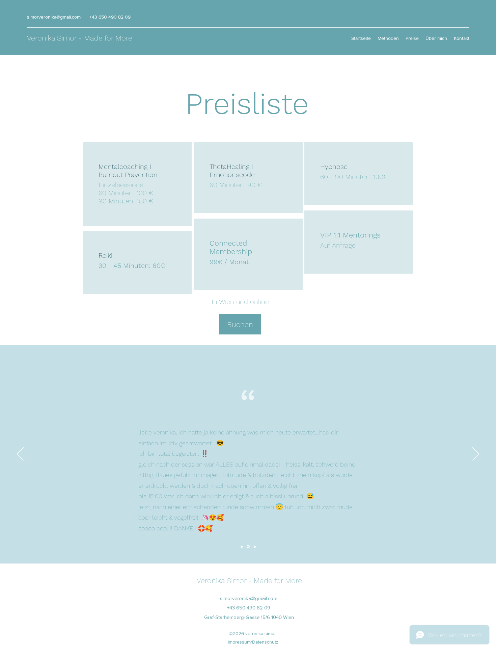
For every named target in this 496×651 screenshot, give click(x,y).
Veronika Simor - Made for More (79, 38)
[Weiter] (475, 454)
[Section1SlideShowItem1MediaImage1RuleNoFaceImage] (242, 547)
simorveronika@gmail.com (54, 17)
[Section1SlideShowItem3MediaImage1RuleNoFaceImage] (255, 547)
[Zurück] (20, 454)
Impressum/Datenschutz (253, 642)
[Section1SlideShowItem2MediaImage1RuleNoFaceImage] (248, 546)
